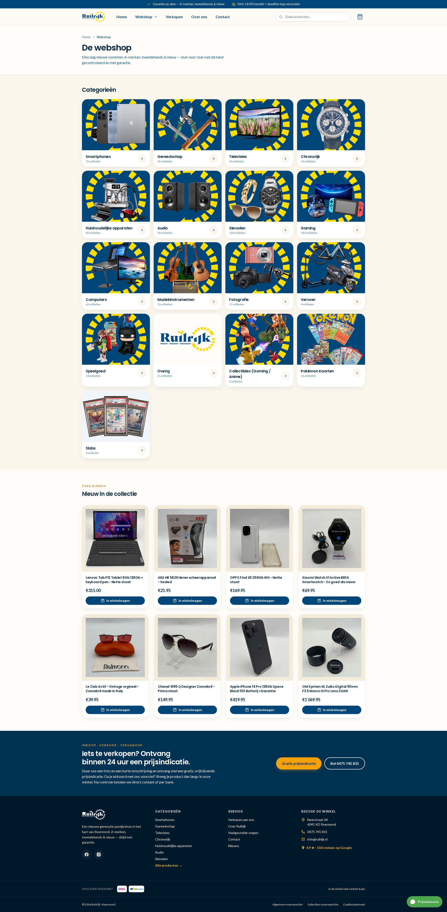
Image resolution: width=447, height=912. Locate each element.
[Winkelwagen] (360, 17)
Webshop (143, 16)
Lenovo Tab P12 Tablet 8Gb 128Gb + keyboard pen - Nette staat (114, 579)
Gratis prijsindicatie (299, 763)
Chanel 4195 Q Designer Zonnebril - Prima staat (186, 688)
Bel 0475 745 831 (344, 763)
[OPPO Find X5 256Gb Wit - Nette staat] (259, 538)
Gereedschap (165, 826)
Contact (223, 16)
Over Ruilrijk (237, 826)
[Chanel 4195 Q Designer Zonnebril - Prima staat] (187, 647)
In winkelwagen (118, 600)
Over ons (199, 16)
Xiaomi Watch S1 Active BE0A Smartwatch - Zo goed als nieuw (329, 579)
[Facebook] (86, 854)
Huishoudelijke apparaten (173, 846)
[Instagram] (98, 854)
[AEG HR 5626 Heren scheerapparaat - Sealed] (187, 538)
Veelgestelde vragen (243, 833)
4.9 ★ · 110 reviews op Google (329, 848)
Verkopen (174, 16)
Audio (159, 852)
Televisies (162, 833)
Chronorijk (162, 839)
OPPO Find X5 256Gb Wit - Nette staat (256, 579)
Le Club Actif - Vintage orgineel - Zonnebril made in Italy (112, 688)
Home (121, 16)
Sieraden (161, 859)
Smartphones (165, 820)
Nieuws (233, 846)
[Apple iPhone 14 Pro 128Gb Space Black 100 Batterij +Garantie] (259, 647)
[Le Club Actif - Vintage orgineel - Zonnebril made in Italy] (115, 647)
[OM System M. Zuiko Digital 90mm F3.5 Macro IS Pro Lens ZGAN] (331, 647)
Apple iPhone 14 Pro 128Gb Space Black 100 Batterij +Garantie (256, 688)
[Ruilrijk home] (93, 16)
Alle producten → (168, 865)
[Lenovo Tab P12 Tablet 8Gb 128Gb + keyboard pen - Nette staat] (115, 538)
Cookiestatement (354, 904)
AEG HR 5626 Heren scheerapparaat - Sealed (187, 579)
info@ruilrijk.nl (317, 839)
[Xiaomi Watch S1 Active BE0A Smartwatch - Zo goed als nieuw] (331, 538)
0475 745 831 (317, 832)
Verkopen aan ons (241, 820)
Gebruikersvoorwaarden (323, 904)
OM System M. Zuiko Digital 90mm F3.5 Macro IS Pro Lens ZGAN (330, 688)
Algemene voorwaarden (288, 904)
